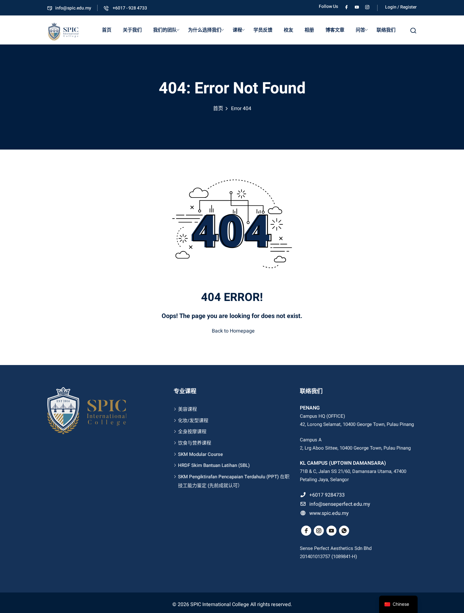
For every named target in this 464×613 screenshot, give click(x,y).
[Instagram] (367, 6)
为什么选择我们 (204, 30)
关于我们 (132, 30)
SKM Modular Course (200, 454)
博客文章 (334, 30)
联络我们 (386, 30)
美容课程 (187, 409)
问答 (360, 30)
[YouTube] (357, 6)
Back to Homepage (233, 331)
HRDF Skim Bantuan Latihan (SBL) (214, 465)
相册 (309, 30)
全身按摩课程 (192, 431)
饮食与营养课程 (194, 442)
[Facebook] (346, 6)
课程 (237, 30)
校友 (288, 30)
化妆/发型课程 (193, 420)
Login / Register (401, 7)
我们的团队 (165, 30)
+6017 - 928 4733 (129, 8)
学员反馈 (262, 30)
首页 (106, 30)
